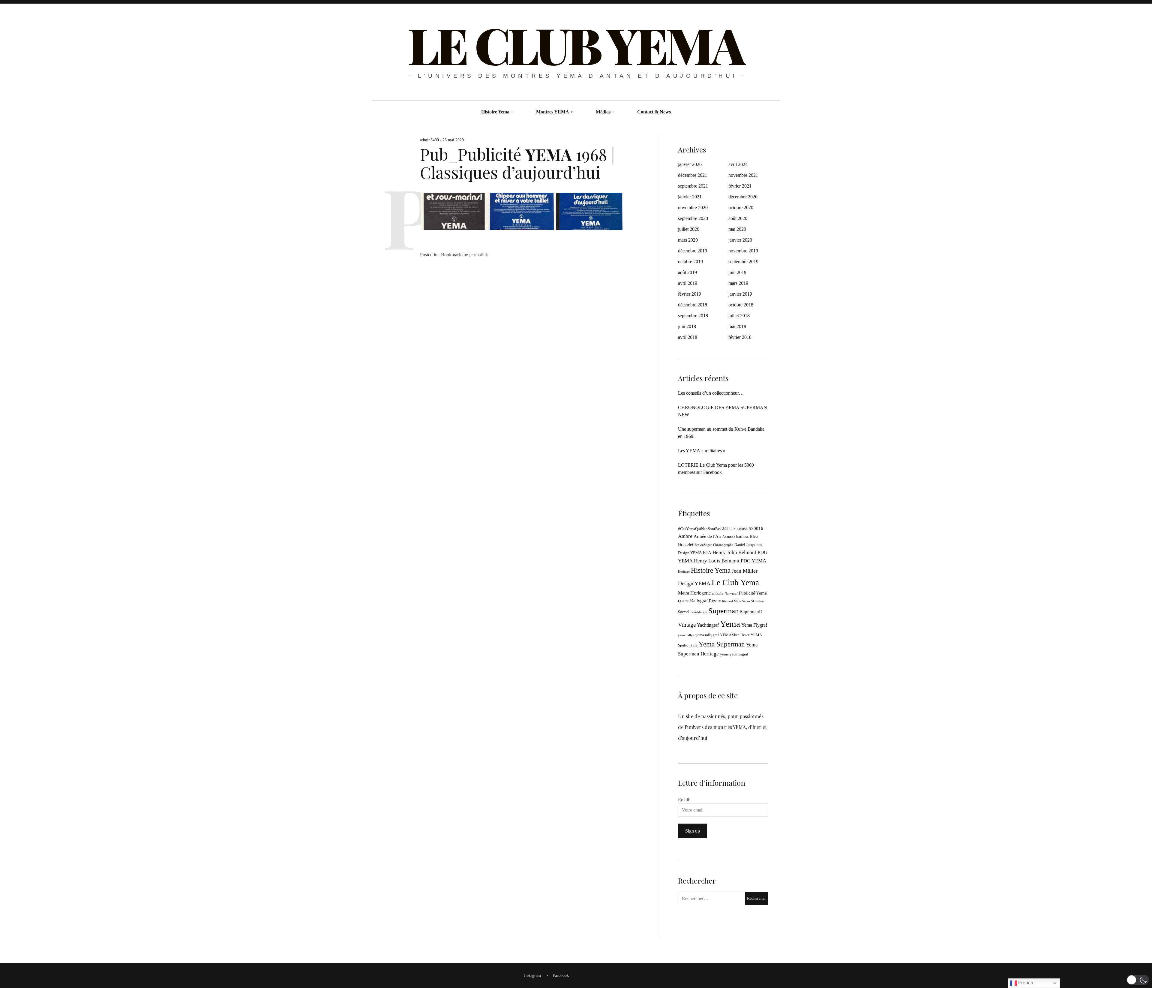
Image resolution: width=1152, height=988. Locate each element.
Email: (684, 799)
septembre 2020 (693, 218)
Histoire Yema (495, 111)
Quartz (683, 601)
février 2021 (740, 185)
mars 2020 (688, 239)
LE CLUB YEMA (575, 44)
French (1025, 982)
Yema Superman (722, 644)
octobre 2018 (740, 304)
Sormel (683, 612)
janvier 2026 (690, 164)
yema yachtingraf (734, 654)
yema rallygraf (707, 635)
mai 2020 (737, 229)
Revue (715, 600)
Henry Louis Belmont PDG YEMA (730, 561)
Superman (723, 611)
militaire (717, 593)
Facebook (561, 976)
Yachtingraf (708, 625)
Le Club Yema (735, 582)
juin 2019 (737, 272)
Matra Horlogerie (694, 592)
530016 (756, 528)
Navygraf (731, 593)
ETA (707, 552)
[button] (1137, 980)
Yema (730, 623)
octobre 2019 (690, 261)
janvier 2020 (740, 239)
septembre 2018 (693, 315)
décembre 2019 (692, 250)
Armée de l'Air (707, 536)
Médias (603, 111)
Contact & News (654, 111)
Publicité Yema (753, 593)
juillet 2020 (688, 229)
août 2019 (687, 272)
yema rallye (686, 635)
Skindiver (758, 601)
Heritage (684, 571)
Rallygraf (699, 600)
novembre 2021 (743, 175)
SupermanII (751, 611)
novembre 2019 (743, 250)
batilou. (742, 537)
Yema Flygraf (754, 625)
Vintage (687, 625)
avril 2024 (738, 164)
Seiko (746, 601)
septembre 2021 (693, 185)
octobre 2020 (740, 207)
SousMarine (699, 612)
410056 (742, 529)
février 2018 (740, 337)
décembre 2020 (743, 196)
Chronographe (723, 545)
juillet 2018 (739, 315)
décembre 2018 (692, 304)
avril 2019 (687, 283)
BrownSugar (703, 545)
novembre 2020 (693, 207)
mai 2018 (737, 326)
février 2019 (689, 294)
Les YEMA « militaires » (701, 450)
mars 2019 (738, 283)
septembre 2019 (743, 261)
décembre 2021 (692, 175)
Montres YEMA (552, 111)
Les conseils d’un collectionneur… (711, 393)
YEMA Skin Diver (734, 635)
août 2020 (737, 218)
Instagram (532, 976)
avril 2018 (687, 337)
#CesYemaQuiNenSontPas (699, 529)
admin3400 (430, 140)
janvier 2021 (690, 196)
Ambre (685, 536)
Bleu (754, 537)
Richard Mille (731, 601)
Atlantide (728, 536)
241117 (729, 528)
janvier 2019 (740, 294)
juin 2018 (687, 326)
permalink (478, 254)
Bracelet (685, 544)
